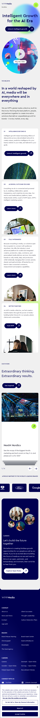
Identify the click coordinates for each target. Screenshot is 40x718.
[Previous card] (30, 468)
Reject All (20, 708)
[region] (20, 701)
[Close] (37, 687)
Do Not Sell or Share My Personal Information (20, 702)
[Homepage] (11, 597)
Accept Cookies (20, 714)
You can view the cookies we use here (15, 698)
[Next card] (35, 468)
